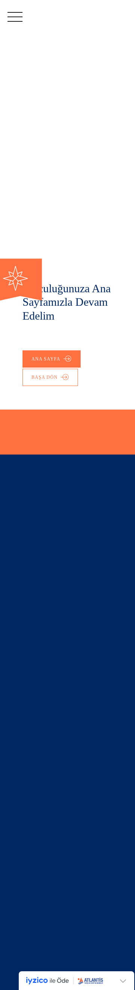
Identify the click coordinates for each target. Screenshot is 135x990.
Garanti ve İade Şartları (40, 603)
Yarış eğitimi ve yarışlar (41, 730)
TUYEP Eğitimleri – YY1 (41, 721)
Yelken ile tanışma (33, 712)
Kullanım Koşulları (32, 594)
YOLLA (25, 675)
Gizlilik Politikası (31, 621)
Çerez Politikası (30, 612)
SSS (13, 739)
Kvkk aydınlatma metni (40, 631)
